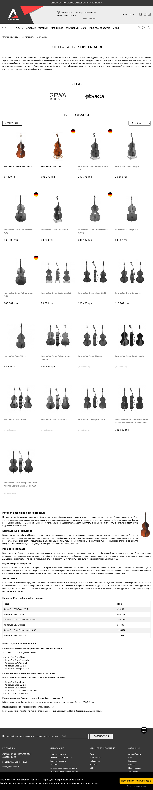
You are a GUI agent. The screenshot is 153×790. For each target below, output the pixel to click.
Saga (91, 702)
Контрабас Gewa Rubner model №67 (20, 620)
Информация (57, 748)
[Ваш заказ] (139, 27)
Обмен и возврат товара (61, 758)
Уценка (138, 754)
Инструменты (28, 37)
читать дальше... (44, 69)
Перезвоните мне (89, 19)
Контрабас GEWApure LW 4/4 (16, 609)
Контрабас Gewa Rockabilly (16, 635)
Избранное (95, 761)
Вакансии (132, 761)
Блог (125, 14)
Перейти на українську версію (136, 781)
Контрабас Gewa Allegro (14, 625)
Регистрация (95, 758)
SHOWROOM (66, 13)
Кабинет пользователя (102, 748)
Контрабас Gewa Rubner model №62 (20, 630)
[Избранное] (143, 27)
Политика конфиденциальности (64, 771)
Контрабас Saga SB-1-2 (15, 666)
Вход (92, 754)
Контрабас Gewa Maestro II (16, 694)
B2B (132, 14)
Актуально (134, 748)
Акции (131, 754)
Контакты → (8, 748)
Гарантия (54, 765)
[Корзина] (148, 27)
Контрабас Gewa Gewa (14, 614)
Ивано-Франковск (77, 711)
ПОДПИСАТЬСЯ (101, 736)
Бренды (131, 765)
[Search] (4, 28)
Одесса (60, 711)
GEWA (85, 702)
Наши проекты (134, 768)
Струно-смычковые (11, 37)
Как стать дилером (58, 754)
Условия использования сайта (63, 768)
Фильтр (9, 123)
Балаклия (90, 711)
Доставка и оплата (58, 761)
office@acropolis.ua (10, 767)
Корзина (93, 765)
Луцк (66, 711)
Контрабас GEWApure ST (16, 663)
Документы (133, 771)
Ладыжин (100, 711)
